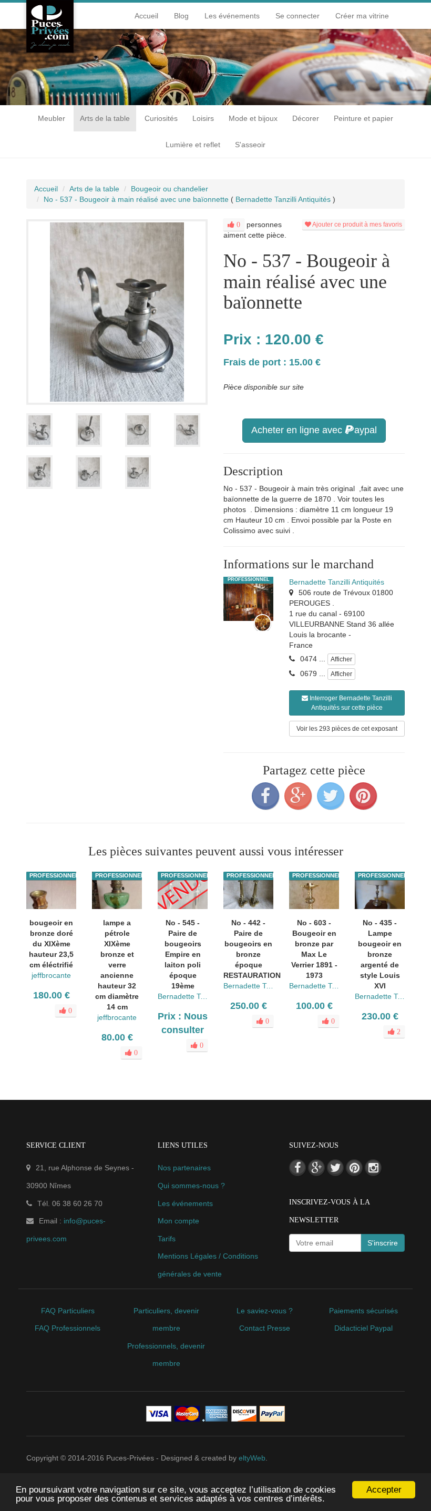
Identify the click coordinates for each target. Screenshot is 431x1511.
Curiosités (161, 118)
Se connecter (297, 16)
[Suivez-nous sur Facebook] (297, 1167)
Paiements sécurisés (363, 1310)
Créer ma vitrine (362, 16)
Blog (181, 16)
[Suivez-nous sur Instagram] (373, 1167)
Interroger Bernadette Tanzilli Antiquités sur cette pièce (350, 703)
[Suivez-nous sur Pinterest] (354, 1167)
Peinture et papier (363, 118)
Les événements (232, 16)
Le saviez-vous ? (265, 1310)
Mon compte (178, 1221)
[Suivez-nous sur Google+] (316, 1167)
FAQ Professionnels (67, 1328)
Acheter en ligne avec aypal (314, 430)
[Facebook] (265, 796)
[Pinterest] (363, 796)
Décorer (305, 118)
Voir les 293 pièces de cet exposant (346, 728)
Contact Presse (264, 1328)
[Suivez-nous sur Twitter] (335, 1167)
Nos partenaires (184, 1167)
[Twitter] (330, 796)
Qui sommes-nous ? (191, 1185)
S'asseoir (250, 144)
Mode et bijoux (253, 118)
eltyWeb (252, 1458)
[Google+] (298, 796)
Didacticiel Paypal (363, 1328)
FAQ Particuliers (68, 1310)
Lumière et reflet (193, 144)
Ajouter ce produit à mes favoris (356, 224)
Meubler (51, 118)
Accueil (146, 16)
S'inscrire (382, 1243)
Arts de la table (105, 118)
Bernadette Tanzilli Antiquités (336, 582)
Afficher (341, 659)
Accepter (384, 1490)
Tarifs (167, 1238)
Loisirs (203, 118)
